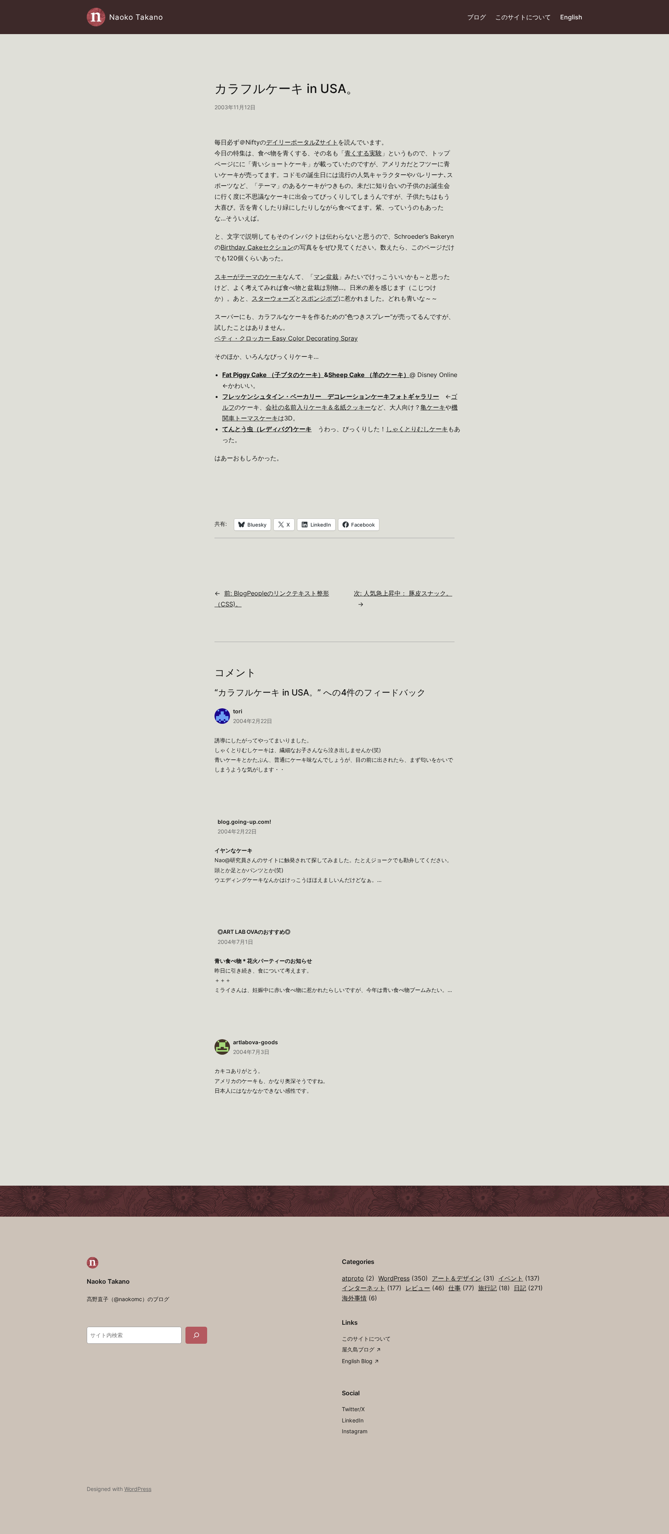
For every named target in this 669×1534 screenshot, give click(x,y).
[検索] (196, 1335)
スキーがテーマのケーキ (248, 277)
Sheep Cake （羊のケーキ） (369, 375)
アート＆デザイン (463, 1278)
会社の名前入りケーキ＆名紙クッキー (318, 407)
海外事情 (359, 1298)
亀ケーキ (432, 407)
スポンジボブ (319, 298)
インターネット (371, 1288)
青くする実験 (363, 153)
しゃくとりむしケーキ (417, 429)
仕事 (461, 1288)
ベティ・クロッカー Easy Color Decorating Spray (286, 338)
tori (237, 711)
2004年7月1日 (235, 941)
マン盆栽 (326, 277)
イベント (519, 1278)
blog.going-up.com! (244, 821)
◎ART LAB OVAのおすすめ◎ (254, 931)
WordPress (403, 1278)
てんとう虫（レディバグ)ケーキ (267, 429)
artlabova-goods (255, 1042)
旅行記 (494, 1288)
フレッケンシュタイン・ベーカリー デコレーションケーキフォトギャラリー (330, 396)
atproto (358, 1278)
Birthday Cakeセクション (257, 247)
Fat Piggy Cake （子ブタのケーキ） (273, 375)
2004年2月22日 (252, 721)
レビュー (424, 1288)
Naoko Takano (136, 17)
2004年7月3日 (251, 1051)
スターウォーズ (273, 298)
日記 (528, 1288)
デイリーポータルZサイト (302, 142)
